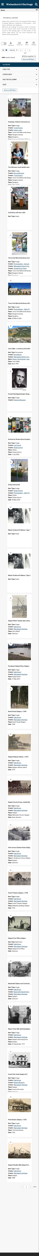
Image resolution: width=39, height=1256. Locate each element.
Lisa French (17, 445)
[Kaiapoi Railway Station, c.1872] (19, 742)
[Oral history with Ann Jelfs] (19, 198)
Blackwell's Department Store (23, 992)
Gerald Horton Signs (20, 268)
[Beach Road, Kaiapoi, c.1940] (19, 697)
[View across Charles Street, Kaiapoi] (19, 833)
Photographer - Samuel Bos (23, 264)
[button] (19, 43)
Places (14, 359)
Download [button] (11, 43)
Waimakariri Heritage (20, 629)
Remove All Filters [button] (28, 59)
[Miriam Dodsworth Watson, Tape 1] (19, 515)
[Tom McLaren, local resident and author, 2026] (19, 153)
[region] (19, 78)
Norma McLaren (19, 173)
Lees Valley (30, 359)
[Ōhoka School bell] (19, 470)
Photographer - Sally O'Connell (24, 309)
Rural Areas (21, 359)
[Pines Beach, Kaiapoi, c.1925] (19, 1105)
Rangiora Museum (20, 400)
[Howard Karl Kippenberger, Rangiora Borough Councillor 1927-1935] (19, 379)
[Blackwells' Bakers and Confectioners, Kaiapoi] (19, 969)
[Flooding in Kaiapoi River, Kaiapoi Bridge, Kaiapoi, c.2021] (19, 651)
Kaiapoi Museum (19, 1082)
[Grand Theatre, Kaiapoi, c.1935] (19, 878)
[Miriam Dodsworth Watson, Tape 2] (19, 561)
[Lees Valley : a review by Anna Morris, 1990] (19, 334)
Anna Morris (18, 354)
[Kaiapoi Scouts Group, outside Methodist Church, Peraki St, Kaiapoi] (19, 787)
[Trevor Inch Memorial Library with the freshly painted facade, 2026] (19, 289)
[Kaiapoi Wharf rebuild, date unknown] (19, 606)
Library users (18, 130)
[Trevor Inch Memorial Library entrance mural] (19, 243)
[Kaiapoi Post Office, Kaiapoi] (19, 924)
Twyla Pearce (18, 128)
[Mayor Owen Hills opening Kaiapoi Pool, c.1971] (19, 1014)
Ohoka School (18, 447)
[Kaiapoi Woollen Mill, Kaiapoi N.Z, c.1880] (19, 1150)
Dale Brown (17, 627)
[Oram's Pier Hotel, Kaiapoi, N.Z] (19, 1060)
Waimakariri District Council (22, 266)
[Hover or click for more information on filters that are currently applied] (35, 56)
